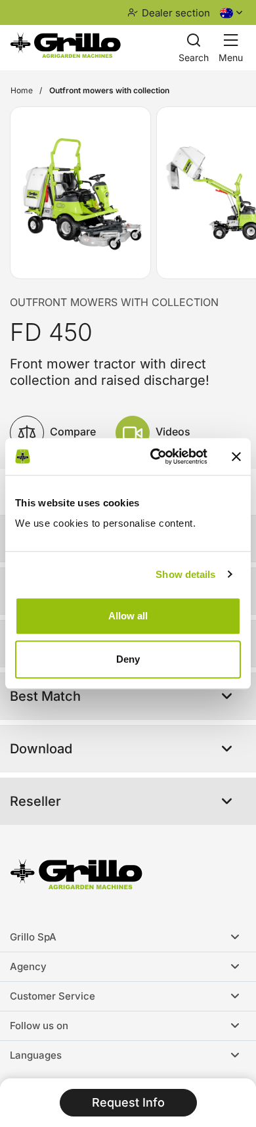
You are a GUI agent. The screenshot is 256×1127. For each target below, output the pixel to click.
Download (41, 749)
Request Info (128, 1102)
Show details (185, 574)
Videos (171, 431)
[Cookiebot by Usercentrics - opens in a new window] (155, 456)
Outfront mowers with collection (114, 302)
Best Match (45, 696)
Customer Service (52, 996)
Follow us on (39, 1025)
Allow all (128, 615)
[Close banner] (236, 456)
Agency (28, 966)
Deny (128, 659)
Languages (36, 1055)
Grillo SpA (33, 937)
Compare (71, 431)
